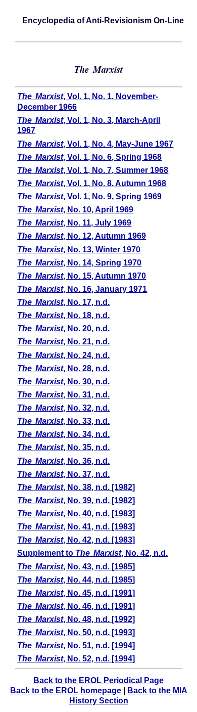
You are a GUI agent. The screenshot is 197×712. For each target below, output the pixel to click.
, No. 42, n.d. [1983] (76, 540)
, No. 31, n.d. (63, 394)
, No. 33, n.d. (63, 421)
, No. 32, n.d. (63, 408)
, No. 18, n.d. (63, 315)
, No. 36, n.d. (63, 461)
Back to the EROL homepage (65, 690)
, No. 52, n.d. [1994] (76, 658)
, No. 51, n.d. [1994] (76, 645)
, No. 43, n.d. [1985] (76, 566)
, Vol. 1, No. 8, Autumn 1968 (91, 183)
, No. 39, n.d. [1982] (76, 500)
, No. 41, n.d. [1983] (76, 526)
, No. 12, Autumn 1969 (81, 236)
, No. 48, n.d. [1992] (76, 619)
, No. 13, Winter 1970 (78, 249)
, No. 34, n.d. (63, 434)
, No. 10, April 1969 (75, 209)
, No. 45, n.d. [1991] (76, 593)
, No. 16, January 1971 (82, 289)
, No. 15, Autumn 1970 (81, 276)
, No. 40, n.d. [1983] (76, 513)
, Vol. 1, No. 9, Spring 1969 (89, 196)
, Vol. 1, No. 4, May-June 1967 (95, 144)
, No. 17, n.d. (63, 302)
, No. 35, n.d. (63, 447)
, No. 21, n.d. (63, 341)
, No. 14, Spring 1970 (79, 262)
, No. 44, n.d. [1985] (76, 579)
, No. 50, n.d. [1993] (76, 632)
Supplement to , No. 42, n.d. (92, 553)
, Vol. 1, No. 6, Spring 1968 (89, 157)
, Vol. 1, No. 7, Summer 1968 (92, 170)
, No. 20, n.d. (63, 328)
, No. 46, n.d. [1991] (76, 606)
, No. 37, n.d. (63, 474)
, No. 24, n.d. (63, 355)
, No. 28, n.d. (63, 368)
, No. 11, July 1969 (74, 222)
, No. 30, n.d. (63, 381)
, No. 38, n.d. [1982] (76, 487)
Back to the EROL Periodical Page (98, 680)
